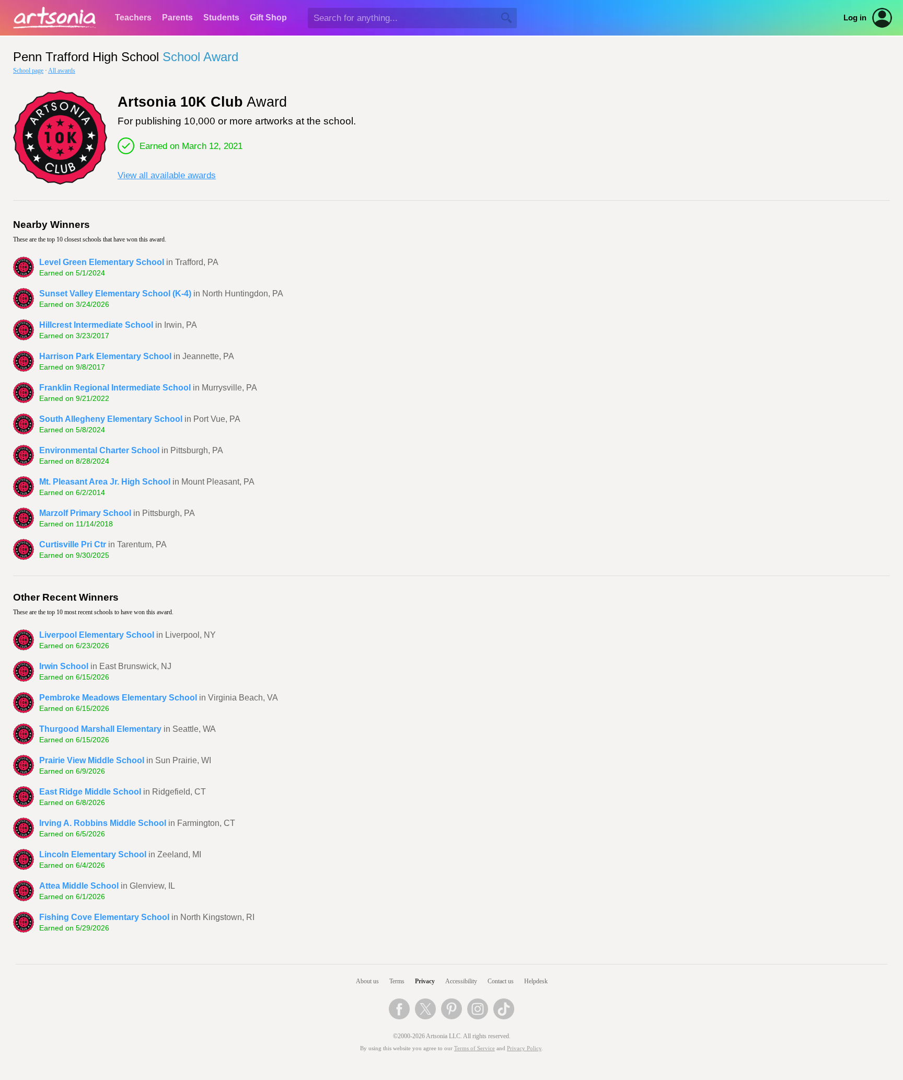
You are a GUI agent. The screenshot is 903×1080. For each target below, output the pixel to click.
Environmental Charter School (99, 450)
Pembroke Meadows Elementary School (118, 697)
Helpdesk (536, 981)
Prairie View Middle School (91, 760)
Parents (177, 17)
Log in (854, 18)
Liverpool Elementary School (96, 634)
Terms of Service (474, 1048)
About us (367, 981)
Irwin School (63, 666)
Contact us (501, 981)
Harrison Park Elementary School (105, 356)
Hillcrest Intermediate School (96, 324)
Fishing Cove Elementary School (104, 917)
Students (221, 17)
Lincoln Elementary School (92, 854)
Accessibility (461, 981)
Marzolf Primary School (85, 513)
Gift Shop (268, 17)
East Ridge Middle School (90, 791)
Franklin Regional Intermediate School (115, 387)
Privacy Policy (524, 1048)
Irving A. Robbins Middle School (102, 823)
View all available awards (167, 175)
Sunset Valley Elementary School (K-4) (115, 293)
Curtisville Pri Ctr (72, 544)
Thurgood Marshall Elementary (100, 729)
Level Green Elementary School (101, 262)
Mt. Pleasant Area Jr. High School (104, 481)
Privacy (425, 981)
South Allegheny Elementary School (110, 419)
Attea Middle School (79, 885)
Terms (396, 981)
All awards (61, 70)
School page (28, 70)
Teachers (133, 17)
